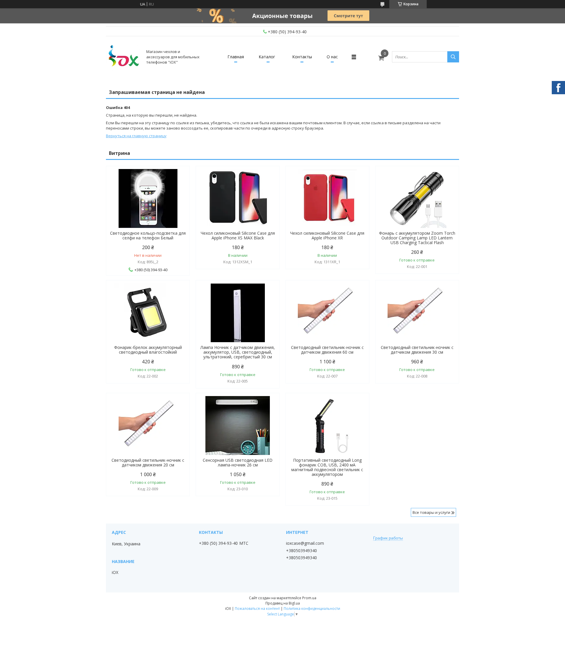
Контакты (302, 56)
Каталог (267, 56)
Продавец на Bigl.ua (282, 603)
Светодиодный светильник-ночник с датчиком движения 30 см (417, 350)
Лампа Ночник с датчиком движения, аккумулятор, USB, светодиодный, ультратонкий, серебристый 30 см (237, 352)
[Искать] (453, 56)
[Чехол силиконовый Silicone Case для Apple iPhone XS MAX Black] (237, 198)
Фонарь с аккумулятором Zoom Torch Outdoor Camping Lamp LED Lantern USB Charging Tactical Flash (417, 238)
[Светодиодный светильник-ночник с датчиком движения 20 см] (148, 425)
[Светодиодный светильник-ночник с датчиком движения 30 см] (417, 312)
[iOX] (123, 56)
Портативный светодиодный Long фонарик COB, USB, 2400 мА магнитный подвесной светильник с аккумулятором (327, 467)
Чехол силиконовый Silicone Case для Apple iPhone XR (327, 235)
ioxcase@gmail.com (305, 543)
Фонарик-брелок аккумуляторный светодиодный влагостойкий (148, 350)
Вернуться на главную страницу (136, 135)
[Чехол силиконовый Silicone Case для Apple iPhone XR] (327, 198)
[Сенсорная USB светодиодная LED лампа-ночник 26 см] (237, 425)
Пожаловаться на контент (257, 608)
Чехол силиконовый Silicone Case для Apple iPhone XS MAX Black (238, 235)
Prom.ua (309, 597)
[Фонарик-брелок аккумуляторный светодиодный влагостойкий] (148, 312)
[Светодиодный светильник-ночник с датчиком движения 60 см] (327, 312)
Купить (268, 181)
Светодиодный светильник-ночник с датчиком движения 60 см (327, 350)
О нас (332, 56)
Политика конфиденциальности (312, 608)
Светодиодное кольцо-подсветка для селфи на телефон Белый (148, 235)
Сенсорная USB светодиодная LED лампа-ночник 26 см (237, 462)
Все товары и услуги (431, 512)
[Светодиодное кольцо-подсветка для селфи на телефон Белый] (148, 198)
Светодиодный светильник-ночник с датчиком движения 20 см (148, 462)
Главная (235, 56)
